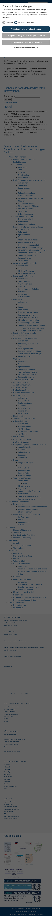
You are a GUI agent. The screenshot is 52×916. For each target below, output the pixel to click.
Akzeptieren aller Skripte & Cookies (26, 29)
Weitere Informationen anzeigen (26, 48)
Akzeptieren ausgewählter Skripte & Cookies (26, 36)
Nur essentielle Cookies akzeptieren (26, 42)
